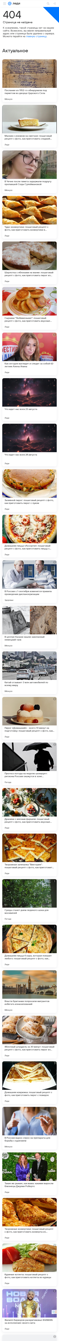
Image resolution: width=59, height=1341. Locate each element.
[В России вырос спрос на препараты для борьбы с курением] (29, 1128)
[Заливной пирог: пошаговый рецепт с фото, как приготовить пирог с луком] (29, 490)
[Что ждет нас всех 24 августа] (29, 445)
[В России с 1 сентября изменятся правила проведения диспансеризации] (29, 581)
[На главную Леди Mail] (15, 3)
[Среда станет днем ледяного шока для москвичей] (29, 900)
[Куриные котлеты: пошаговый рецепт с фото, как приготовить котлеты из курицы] (29, 1265)
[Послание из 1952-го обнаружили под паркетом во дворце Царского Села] (29, 80)
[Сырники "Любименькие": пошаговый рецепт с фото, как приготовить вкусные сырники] (29, 308)
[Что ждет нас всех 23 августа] (29, 399)
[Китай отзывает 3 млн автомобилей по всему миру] (29, 672)
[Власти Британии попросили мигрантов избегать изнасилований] (29, 991)
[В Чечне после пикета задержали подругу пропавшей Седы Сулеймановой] (29, 171)
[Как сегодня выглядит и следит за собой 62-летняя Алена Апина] (29, 354)
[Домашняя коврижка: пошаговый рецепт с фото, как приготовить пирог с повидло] (29, 1082)
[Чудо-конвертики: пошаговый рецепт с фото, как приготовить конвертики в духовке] (29, 217)
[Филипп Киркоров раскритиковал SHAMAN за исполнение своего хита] (29, 1310)
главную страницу (36, 36)
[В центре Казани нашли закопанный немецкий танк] (29, 627)
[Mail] (9, 3)
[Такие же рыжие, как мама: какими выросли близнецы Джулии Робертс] (29, 1173)
